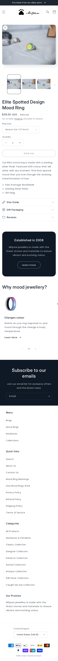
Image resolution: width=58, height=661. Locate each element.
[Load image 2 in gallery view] (29, 84)
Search (10, 459)
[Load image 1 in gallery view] (14, 84)
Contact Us (12, 472)
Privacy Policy (13, 492)
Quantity (6, 136)
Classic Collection (16, 544)
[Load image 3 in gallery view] (44, 84)
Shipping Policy (14, 505)
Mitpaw (24, 656)
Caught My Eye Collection (20, 584)
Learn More (10, 337)
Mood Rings (12, 427)
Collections (12, 440)
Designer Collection (17, 551)
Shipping (18, 119)
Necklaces (11, 433)
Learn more (29, 265)
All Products (12, 531)
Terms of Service (15, 512)
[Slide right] (54, 85)
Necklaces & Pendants (18, 537)
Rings (9, 420)
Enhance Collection (17, 558)
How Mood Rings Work (18, 485)
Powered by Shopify (34, 656)
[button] (3, 12)
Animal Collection (16, 564)
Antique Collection (16, 571)
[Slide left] (3, 85)
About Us (11, 465)
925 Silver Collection (17, 578)
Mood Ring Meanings (17, 479)
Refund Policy (13, 499)
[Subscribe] (48, 396)
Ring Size (6, 123)
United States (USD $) (27, 634)
